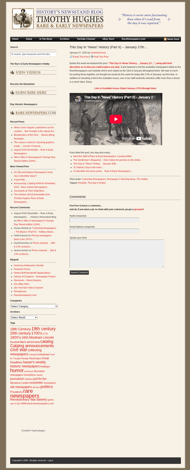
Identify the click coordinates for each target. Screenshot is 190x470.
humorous (28, 371)
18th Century (20, 329)
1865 (25, 337)
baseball (14, 342)
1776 (45, 333)
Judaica (28, 379)
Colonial (32, 354)
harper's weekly (34, 362)
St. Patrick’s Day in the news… (88, 167)
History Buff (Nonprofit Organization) (32, 273)
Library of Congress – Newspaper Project (34, 276)
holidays (45, 366)
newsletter (36, 382)
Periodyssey (20, 291)
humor (17, 370)
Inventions (30, 374)
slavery (41, 399)
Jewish (39, 375)
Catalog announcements (32, 345)
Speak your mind (78, 237)
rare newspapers (24, 393)
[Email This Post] (71, 57)
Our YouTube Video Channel (28, 287)
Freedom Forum (22, 269)
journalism (17, 378)
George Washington (31, 358)
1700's (36, 333)
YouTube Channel (86, 39)
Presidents (16, 391)
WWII (24, 403)
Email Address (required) (82, 227)
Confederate (42, 354)
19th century (43, 328)
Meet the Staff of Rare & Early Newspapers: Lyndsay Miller (102, 156)
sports (51, 400)
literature (15, 382)
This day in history (97, 183)
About (29, 39)
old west (36, 387)
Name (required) (78, 216)
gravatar (138, 209)
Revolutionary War (23, 399)
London (25, 382)
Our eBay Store (21, 284)
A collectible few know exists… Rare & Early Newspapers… (103, 171)
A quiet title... (20, 179)
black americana (30, 341)
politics (46, 386)
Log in (50, 460)
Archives (64, 39)
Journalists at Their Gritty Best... (29, 191)
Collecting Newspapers (94, 179)
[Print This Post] (91, 57)
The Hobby (142, 179)
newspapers (50, 383)
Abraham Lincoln (41, 337)
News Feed (173, 39)
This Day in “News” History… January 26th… (95, 163)
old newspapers (21, 387)
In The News (46, 39)
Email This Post (81, 57)
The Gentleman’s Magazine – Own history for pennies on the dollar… (108, 160)
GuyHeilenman (98, 52)
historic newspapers (25, 366)
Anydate (82, 183)
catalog (46, 341)
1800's (15, 337)
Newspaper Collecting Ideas (121, 179)
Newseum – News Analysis (27, 280)
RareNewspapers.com (133, 39)
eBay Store (108, 39)
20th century (20, 333)
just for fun (40, 378)
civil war (18, 349)
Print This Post (101, 57)
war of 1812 (15, 403)
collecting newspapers (26, 352)
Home (15, 39)
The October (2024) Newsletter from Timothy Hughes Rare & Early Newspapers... (32, 198)
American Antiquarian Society (29, 265)
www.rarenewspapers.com (40, 403)
